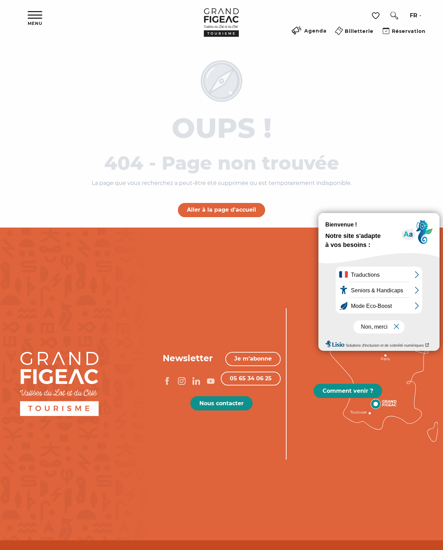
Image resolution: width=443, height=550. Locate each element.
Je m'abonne (253, 358)
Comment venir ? (348, 391)
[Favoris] (376, 16)
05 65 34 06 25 (251, 378)
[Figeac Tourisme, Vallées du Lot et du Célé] (221, 27)
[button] (394, 15)
